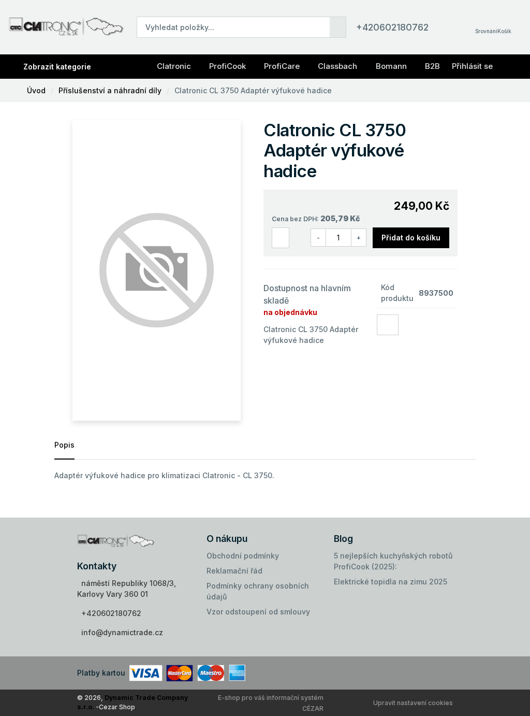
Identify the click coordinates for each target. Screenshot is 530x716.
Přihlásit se (472, 66)
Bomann (391, 66)
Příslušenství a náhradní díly (109, 90)
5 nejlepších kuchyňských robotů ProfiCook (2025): (393, 561)
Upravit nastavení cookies (413, 703)
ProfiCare (282, 66)
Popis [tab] (64, 444)
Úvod (36, 90)
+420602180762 (392, 27)
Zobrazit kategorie (57, 66)
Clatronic (174, 66)
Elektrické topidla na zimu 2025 (390, 581)
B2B (432, 66)
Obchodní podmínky (243, 555)
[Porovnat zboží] (280, 238)
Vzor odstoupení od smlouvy (258, 611)
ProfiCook (227, 66)
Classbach (337, 66)
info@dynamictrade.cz (122, 632)
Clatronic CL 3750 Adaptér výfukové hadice (253, 90)
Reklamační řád (234, 570)
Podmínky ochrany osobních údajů (258, 591)
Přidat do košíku (410, 237)
